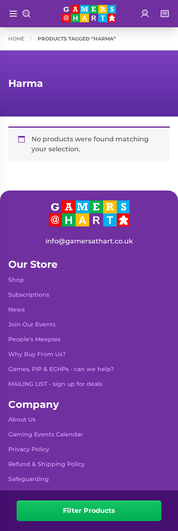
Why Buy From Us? (37, 354)
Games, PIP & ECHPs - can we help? (61, 369)
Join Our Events (31, 324)
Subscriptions (28, 294)
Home (16, 39)
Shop (16, 279)
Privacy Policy (28, 449)
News (16, 309)
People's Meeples (34, 339)
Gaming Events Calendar (45, 434)
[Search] (26, 14)
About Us (22, 419)
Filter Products (89, 510)
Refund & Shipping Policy (46, 464)
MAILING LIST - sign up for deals (55, 384)
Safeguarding (28, 479)
